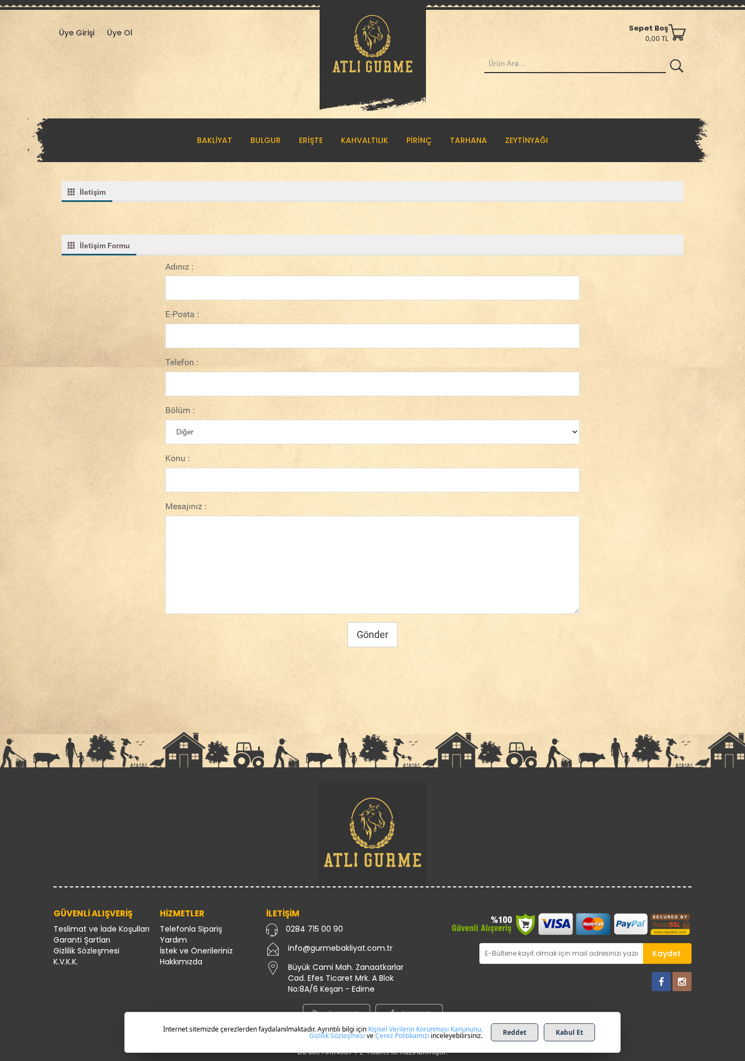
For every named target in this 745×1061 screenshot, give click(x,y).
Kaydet (666, 953)
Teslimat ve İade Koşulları (101, 928)
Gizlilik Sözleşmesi (86, 950)
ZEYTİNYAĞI (526, 140)
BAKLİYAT (214, 140)
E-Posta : (182, 314)
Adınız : (179, 266)
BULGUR (265, 140)
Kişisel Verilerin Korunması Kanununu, (425, 1029)
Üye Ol (120, 32)
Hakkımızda (181, 961)
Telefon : (182, 362)
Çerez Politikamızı (402, 1035)
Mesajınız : (186, 506)
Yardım (173, 939)
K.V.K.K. (65, 961)
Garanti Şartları (81, 939)
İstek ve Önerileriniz (196, 950)
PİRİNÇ (419, 140)
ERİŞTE (311, 140)
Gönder (372, 634)
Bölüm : (180, 410)
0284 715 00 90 (314, 928)
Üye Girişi (76, 32)
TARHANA (468, 140)
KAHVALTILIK (364, 140)
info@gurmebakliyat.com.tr (340, 948)
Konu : (177, 458)
